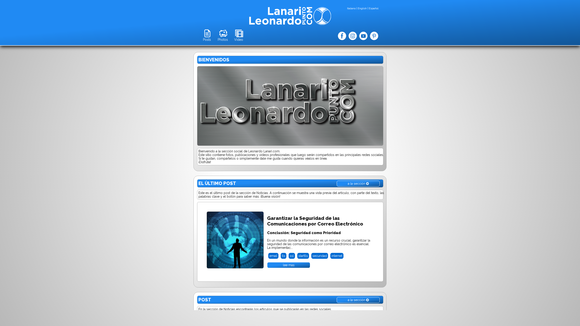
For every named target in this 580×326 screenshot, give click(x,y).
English (362, 8)
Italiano (351, 8)
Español (373, 8)
